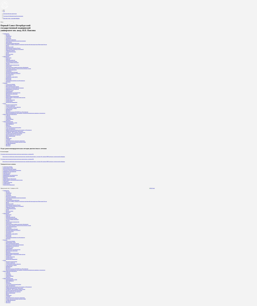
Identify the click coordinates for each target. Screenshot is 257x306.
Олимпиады (8, 71)
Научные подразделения (11, 104)
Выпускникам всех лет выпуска (13, 134)
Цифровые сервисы (10, 50)
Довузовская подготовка (11, 61)
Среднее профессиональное (12, 62)
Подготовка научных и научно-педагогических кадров (18, 68)
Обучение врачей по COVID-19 (13, 73)
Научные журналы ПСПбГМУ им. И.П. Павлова (17, 112)
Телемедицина (9, 101)
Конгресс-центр (9, 54)
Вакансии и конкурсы (11, 39)
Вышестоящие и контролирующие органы (15, 97)
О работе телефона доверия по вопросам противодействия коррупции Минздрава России (26, 44)
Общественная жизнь (8, 121)
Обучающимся (9, 91)
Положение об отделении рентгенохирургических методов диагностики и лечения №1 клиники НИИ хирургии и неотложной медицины (34, 156)
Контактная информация (11, 102)
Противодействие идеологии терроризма (15, 140)
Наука (4, 103)
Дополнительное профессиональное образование (17, 67)
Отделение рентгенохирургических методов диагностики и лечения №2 (17, 159)
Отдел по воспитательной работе (13, 127)
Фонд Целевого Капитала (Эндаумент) (15, 49)
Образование (6, 56)
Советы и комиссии (10, 106)
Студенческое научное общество (13, 107)
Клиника (5, 83)
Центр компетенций (10, 136)
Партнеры (8, 116)
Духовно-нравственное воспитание (14, 133)
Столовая (8, 139)
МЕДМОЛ (8, 144)
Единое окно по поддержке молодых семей (16, 142)
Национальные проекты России (13, 48)
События (8, 115)
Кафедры (8, 59)
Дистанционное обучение (12, 72)
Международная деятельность (10, 114)
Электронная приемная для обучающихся (15, 80)
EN (4, 11)
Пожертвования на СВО (11, 122)
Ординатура (8, 66)
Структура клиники (10, 84)
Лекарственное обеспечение (12, 96)
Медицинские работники (11, 93)
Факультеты (8, 57)
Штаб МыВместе (10, 124)
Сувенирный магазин (11, 51)
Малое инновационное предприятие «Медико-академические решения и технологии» (25, 113)
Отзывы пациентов (10, 99)
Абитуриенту (9, 42)
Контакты (8, 55)
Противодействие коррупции (10, 13)
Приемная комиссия (10, 60)
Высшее (8, 63)
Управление (8, 36)
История (8, 34)
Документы (8, 38)
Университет (6, 33)
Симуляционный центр (11, 69)
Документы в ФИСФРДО (12, 77)
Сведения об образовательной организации (13, 16)
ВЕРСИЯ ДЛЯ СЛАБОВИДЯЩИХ (11, 18)
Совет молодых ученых (11, 108)
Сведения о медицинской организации (15, 87)
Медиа (7, 45)
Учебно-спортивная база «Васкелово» (14, 131)
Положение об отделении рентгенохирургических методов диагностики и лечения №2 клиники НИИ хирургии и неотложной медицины (34, 161)
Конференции (9, 109)
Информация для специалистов (13, 92)
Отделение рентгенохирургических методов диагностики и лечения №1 (17, 154)
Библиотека (8, 78)
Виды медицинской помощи (12, 86)
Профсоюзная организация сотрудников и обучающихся (19, 130)
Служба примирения (10, 143)
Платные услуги (9, 90)
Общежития (8, 138)
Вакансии (8, 95)
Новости (8, 125)
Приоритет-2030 (9, 46)
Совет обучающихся (10, 128)
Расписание (8, 79)
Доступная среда (10, 74)
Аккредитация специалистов (12, 65)
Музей (7, 53)
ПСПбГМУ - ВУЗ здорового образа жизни (15, 132)
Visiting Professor (9, 119)
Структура (8, 37)
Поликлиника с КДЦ (11, 85)
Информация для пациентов (12, 89)
